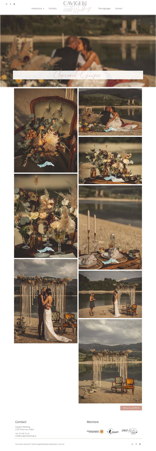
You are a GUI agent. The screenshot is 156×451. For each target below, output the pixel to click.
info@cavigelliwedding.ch (25, 436)
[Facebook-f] (10, 4)
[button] (131, 408)
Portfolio (53, 8)
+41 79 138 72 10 (22, 434)
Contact (118, 8)
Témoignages (104, 8)
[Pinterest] (14, 4)
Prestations (37, 8)
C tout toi (60, 444)
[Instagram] (6, 4)
